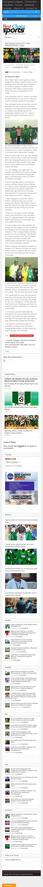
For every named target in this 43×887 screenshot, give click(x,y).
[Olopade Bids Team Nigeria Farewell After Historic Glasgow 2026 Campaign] (21, 605)
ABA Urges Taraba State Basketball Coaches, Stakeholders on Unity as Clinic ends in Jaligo (23, 829)
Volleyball (29, 4)
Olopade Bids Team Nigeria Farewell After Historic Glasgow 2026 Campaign (21, 594)
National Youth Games (26, 336)
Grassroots (31, 1)
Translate (19, 466)
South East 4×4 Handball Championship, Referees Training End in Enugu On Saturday (23, 656)
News (26, 67)
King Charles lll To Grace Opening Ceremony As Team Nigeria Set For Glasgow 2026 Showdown (22, 641)
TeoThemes (30, 874)
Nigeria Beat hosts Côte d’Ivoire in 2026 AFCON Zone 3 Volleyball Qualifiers (23, 687)
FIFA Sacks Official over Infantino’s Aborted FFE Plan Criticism (24, 778)
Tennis (18, 4)
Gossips (7, 8)
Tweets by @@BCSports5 (13, 860)
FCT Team (14, 336)
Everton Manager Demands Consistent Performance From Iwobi (20, 341)
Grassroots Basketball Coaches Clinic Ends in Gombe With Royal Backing (24, 822)
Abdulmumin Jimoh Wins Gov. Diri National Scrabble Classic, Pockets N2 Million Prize (21, 570)
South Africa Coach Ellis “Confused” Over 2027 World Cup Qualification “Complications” (23, 748)
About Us (19, 8)
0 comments (9, 65)
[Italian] (13, 459)
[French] (10, 459)
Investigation (18, 67)
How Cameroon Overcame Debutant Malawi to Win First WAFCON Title (22, 800)
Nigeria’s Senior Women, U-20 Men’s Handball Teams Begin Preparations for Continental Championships (23, 632)
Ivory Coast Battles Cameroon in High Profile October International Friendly (22, 719)
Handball (8, 4)
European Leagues (13, 1)
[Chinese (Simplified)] (6, 459)
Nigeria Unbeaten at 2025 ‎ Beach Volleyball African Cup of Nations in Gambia (24, 704)
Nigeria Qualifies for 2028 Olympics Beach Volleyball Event (21, 521)
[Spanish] (15, 459)
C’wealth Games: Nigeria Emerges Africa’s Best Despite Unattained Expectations (19, 545)
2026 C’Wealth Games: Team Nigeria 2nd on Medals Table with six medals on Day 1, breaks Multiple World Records (24, 679)
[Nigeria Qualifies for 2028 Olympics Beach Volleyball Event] (21, 532)
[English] (8, 459)
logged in (22, 445)
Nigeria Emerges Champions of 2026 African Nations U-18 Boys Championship (24, 672)
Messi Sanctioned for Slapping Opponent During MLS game (21, 19)
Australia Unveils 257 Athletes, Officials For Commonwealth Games (24, 649)
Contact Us (31, 8)
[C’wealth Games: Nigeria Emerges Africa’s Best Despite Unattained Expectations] (21, 557)
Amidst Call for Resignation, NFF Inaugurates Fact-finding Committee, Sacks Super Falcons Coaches (24, 733)
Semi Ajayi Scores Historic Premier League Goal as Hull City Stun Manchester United (24, 726)
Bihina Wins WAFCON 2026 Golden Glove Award (23, 741)
